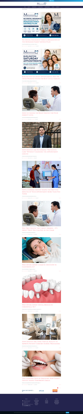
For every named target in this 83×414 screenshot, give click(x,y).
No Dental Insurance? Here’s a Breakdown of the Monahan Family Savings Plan (41, 41)
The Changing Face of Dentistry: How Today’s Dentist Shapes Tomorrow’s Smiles (41, 379)
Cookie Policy (59, 412)
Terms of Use (53, 412)
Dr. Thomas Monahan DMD (25, 234)
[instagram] (25, 405)
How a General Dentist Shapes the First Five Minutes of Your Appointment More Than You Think (41, 192)
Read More (60, 234)
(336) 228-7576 (32, 0)
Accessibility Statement (63, 412)
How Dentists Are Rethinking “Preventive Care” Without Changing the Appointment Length (40, 152)
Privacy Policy (56, 412)
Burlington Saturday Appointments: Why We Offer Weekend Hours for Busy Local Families (41, 78)
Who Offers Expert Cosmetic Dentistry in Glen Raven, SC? (39, 266)
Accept (67, 412)
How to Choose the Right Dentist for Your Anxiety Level (40, 114)
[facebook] (22, 405)
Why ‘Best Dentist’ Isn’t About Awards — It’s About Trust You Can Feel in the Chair (39, 229)
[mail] (28, 405)
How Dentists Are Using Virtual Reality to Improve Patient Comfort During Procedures (41, 343)
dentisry (33, 234)
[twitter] (24, 405)
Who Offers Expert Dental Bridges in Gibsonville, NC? (37, 306)
